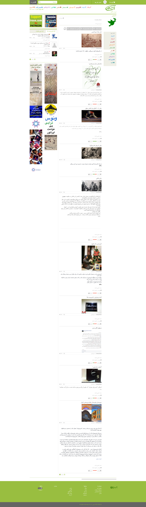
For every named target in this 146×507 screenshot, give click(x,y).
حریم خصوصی (98, 492)
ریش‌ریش (46, 52)
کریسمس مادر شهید (96, 244)
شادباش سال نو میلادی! (95, 64)
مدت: (87, 29)
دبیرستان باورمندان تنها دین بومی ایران (91, 402)
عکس (58, 7)
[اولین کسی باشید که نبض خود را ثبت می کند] (105, 2)
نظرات (36, 9)
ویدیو (78, 7)
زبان (33, 2)
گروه (112, 63)
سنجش (64, 7)
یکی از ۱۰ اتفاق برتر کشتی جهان (93, 108)
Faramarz (48, 38)
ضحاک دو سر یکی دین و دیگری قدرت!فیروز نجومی (40, 44)
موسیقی (71, 7)
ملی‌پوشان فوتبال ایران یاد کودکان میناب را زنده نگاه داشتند (41, 35)
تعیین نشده (97, 54)
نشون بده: (74, 29)
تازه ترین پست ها (51, 31)
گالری (52, 7)
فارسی (39, 488)
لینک (83, 7)
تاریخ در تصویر (99, 458)
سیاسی (46, 49)
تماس (100, 493)
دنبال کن (61, 18)
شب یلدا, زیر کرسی (96, 32)
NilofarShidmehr (46, 53)
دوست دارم (89, 60)
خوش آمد (99, 488)
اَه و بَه (31, 7)
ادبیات (46, 56)
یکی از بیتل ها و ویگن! (96, 145)
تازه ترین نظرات (39, 31)
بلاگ (88, 7)
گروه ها (111, 2)
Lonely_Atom (99, 48)
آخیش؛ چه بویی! (97, 367)
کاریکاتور (46, 7)
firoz (49, 46)
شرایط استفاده (98, 490)
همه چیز (41, 9)
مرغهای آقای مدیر (97, 328)
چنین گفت (38, 7)
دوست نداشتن (100, 60)
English (40, 490)
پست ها (32, 9)
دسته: (98, 29)
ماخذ (101, 389)
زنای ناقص (99, 178)
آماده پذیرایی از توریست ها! (94, 297)
